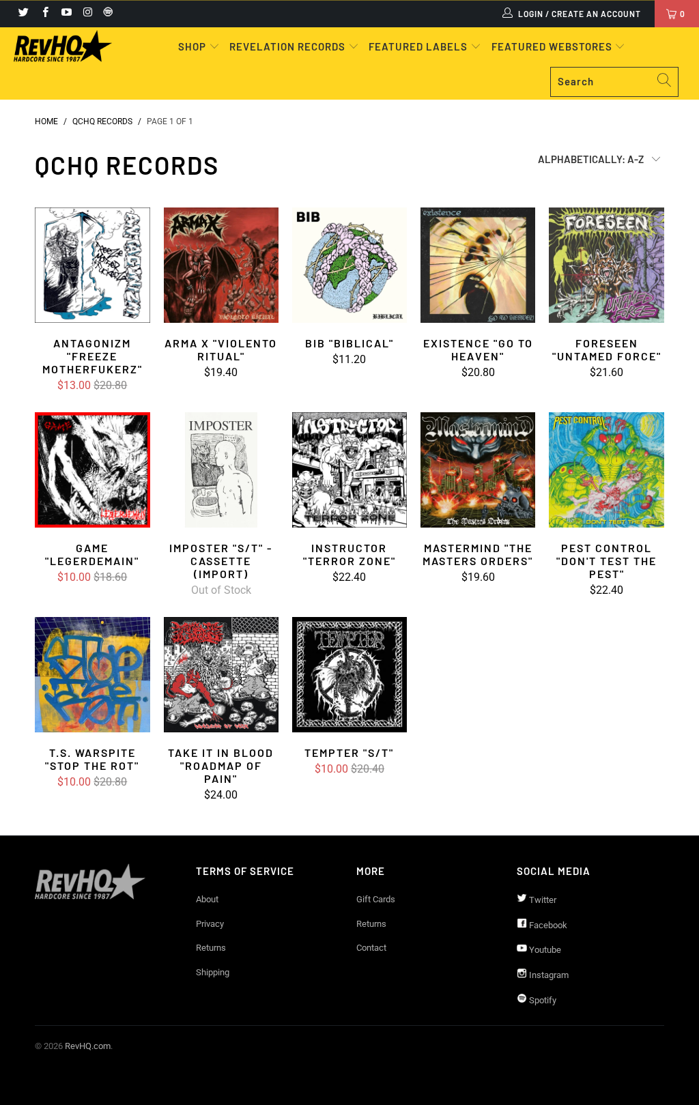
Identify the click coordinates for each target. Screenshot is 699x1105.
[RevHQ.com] (63, 46)
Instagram (548, 975)
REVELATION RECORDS (287, 46)
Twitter (541, 900)
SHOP (193, 46)
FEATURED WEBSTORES (553, 46)
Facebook (547, 925)
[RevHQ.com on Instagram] (87, 13)
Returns (211, 948)
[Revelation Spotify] (106, 13)
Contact (371, 948)
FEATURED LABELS (418, 46)
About (207, 899)
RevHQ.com (88, 1046)
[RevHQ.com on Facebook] (44, 13)
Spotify (541, 1000)
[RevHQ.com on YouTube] (66, 13)
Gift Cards (375, 899)
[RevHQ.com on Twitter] (23, 13)
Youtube (544, 950)
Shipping (212, 972)
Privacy (210, 924)
